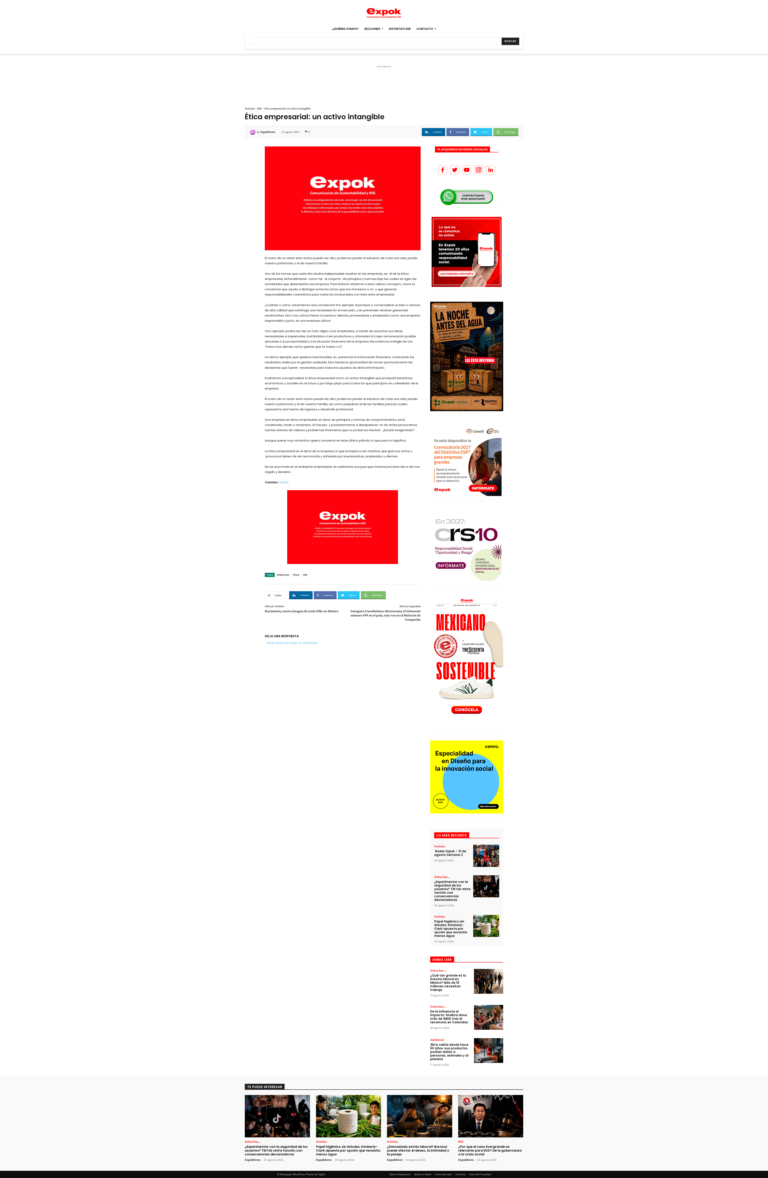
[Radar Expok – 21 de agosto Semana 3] (486, 856)
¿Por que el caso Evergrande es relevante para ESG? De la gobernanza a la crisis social (490, 1150)
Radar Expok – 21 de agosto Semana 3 (450, 853)
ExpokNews (267, 131)
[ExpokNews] (253, 132)
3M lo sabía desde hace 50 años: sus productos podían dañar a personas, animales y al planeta (449, 1052)
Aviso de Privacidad (480, 1174)
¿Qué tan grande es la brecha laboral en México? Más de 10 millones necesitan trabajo (448, 982)
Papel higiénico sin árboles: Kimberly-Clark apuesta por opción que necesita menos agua (450, 928)
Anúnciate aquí (443, 1174)
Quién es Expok (422, 1174)
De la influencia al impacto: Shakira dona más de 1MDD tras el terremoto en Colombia (449, 1016)
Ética (296, 574)
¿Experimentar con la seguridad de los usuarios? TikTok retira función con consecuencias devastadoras (452, 891)
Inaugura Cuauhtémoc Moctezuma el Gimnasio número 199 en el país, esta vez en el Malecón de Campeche (385, 615)
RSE (259, 108)
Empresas (283, 574)
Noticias (250, 108)
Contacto (460, 1174)
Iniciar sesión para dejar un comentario (292, 642)
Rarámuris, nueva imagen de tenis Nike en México (301, 611)
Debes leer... (442, 876)
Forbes (283, 482)
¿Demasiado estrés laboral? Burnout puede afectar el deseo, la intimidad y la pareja (418, 1150)
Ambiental (437, 1039)
